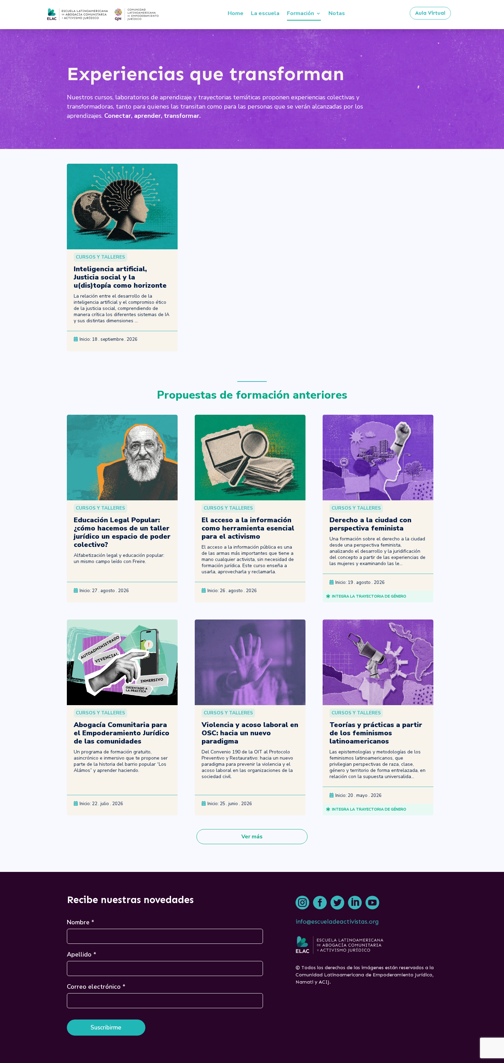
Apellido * (81, 954)
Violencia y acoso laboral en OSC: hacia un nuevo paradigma (250, 733)
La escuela (265, 13)
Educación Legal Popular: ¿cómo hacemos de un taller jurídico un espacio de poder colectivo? (122, 532)
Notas (336, 13)
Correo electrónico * (96, 987)
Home (235, 13)
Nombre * (80, 922)
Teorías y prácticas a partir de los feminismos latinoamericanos (375, 733)
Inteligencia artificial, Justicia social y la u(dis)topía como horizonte (120, 277)
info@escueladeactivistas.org (337, 921)
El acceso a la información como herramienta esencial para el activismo (248, 528)
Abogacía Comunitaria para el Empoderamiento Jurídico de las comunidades (121, 733)
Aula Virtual (430, 13)
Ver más (252, 836)
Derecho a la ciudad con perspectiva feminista (370, 524)
